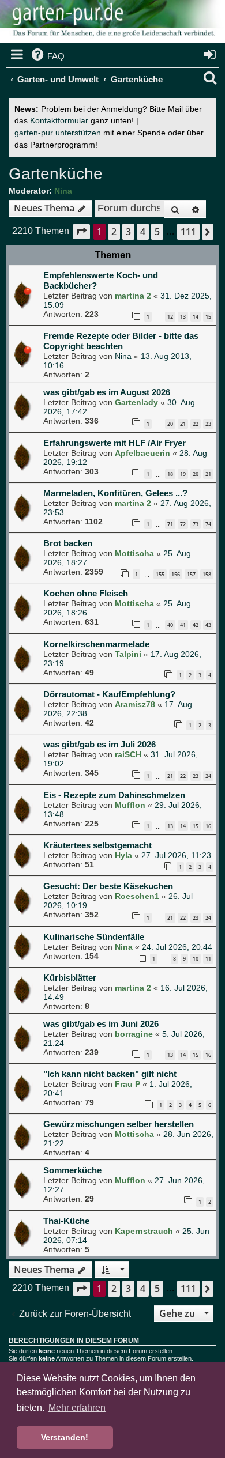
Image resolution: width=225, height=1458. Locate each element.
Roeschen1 (137, 896)
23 (208, 424)
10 (195, 958)
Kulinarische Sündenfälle (93, 937)
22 (195, 424)
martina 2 (133, 295)
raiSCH (128, 754)
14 (195, 316)
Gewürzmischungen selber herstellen (118, 1124)
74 (208, 524)
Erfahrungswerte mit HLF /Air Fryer (114, 443)
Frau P (127, 1084)
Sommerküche (72, 1170)
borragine (134, 1033)
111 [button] (188, 231)
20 (170, 424)
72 (183, 524)
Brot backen (67, 543)
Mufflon (130, 805)
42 (195, 625)
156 (175, 574)
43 (208, 625)
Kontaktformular (59, 120)
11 (208, 958)
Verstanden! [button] (64, 1437)
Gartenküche (56, 174)
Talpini (128, 654)
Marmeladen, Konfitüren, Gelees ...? (115, 493)
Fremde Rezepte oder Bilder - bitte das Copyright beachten (120, 341)
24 (208, 776)
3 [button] (128, 231)
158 (206, 574)
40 (170, 625)
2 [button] (114, 231)
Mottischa (134, 553)
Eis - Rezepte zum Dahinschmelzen (114, 795)
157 (191, 574)
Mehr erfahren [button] (77, 1407)
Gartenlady (136, 402)
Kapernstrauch (144, 1231)
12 (170, 316)
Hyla (123, 855)
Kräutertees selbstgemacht (97, 845)
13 (183, 316)
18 (170, 474)
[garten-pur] (112, 23)
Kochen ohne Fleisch (85, 593)
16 (208, 826)
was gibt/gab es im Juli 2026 (99, 744)
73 (195, 524)
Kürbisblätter (69, 978)
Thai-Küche (66, 1221)
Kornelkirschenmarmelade (96, 644)
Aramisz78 (135, 704)
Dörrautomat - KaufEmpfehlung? (109, 694)
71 (170, 524)
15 (208, 316)
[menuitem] (47, 56)
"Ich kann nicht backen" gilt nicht (110, 1074)
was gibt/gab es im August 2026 (106, 392)
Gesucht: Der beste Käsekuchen (108, 886)
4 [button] (142, 231)
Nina (63, 190)
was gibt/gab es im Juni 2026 (101, 1024)
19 (183, 474)
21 (183, 424)
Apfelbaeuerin (142, 453)
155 (160, 574)
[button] (81, 231)
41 (183, 625)
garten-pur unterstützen (57, 133)
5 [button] (157, 231)
